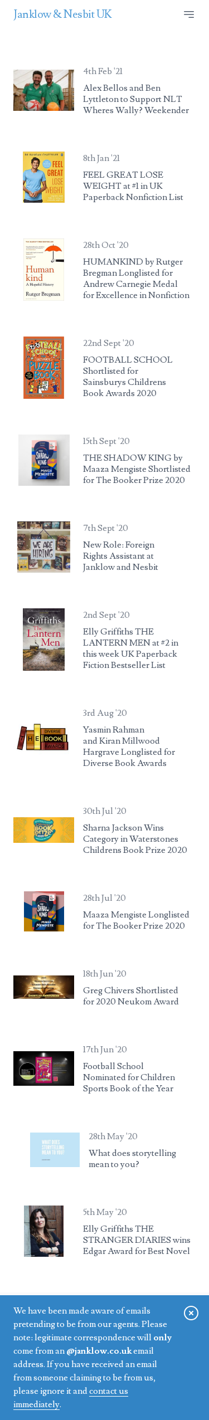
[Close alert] (191, 1313)
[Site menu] (189, 14)
